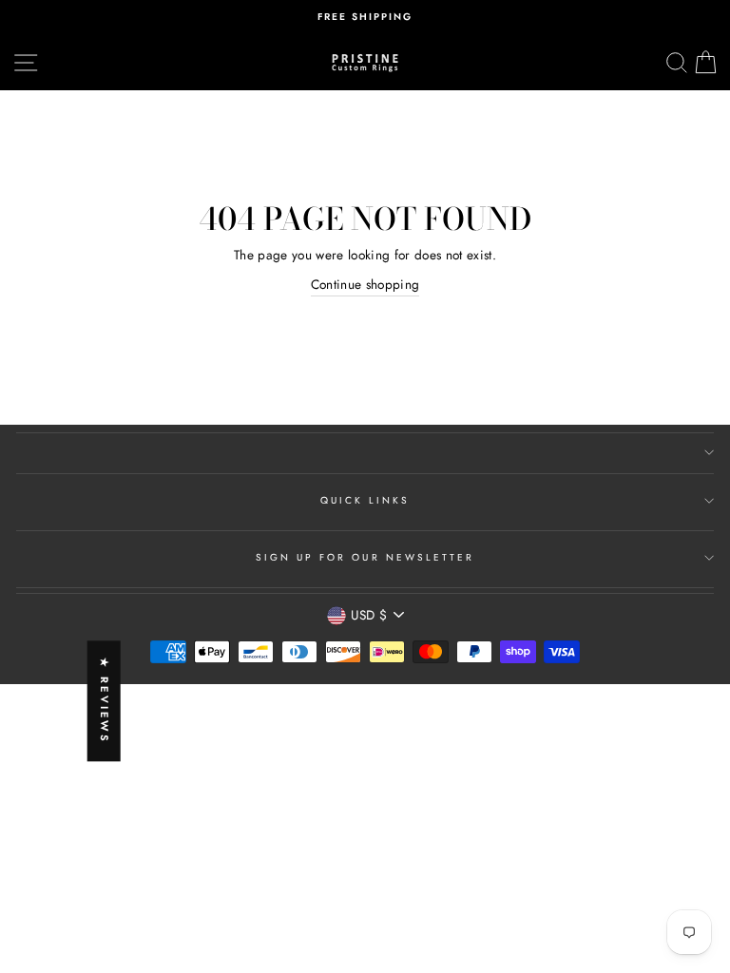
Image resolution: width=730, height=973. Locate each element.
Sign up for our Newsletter (365, 557)
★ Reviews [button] (104, 701)
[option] (365, 17)
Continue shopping (365, 284)
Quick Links (365, 500)
